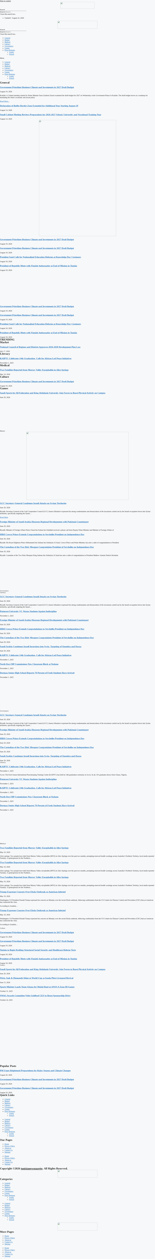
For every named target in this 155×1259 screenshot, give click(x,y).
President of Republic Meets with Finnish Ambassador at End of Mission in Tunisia (38, 266)
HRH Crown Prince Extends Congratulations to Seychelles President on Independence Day (42, 534)
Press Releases (10, 50)
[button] (77, 10)
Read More (4, 517)
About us (8, 1148)
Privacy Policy (10, 1146)
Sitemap (7, 1152)
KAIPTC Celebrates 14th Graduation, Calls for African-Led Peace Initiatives (35, 358)
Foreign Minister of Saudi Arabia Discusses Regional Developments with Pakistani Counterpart (44, 522)
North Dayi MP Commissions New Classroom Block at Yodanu (29, 664)
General (7, 38)
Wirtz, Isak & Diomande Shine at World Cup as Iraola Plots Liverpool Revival (36, 978)
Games (7, 48)
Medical (7, 42)
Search (2, 12)
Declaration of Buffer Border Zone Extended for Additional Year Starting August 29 (39, 106)
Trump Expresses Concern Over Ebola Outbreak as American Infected (33, 892)
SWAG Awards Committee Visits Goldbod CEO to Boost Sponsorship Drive (35, 995)
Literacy (7, 44)
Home (7, 1144)
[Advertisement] (68, 287)
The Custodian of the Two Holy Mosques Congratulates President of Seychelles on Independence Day (47, 547)
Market (7, 40)
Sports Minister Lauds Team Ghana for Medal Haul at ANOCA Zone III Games (37, 987)
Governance (9, 46)
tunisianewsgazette (32, 1168)
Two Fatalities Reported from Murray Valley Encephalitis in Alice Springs (34, 370)
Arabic (11, 52)
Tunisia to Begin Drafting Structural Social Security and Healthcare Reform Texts (38, 950)
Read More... (4, 101)
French (11, 54)
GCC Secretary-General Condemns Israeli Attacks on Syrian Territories (33, 503)
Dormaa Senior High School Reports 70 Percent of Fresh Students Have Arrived (37, 673)
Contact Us (9, 1150)
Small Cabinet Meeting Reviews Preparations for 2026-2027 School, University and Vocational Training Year (50, 114)
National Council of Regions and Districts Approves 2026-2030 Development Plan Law (40, 347)
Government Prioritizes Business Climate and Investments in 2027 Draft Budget (37, 87)
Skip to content (5, 1)
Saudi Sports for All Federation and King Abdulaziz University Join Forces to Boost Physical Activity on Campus (52, 393)
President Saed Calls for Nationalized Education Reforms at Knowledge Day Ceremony (40, 257)
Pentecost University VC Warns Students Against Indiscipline (28, 611)
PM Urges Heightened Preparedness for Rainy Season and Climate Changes (35, 1070)
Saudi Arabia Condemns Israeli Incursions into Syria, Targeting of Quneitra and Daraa (40, 646)
